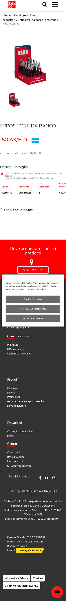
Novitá (11, 392)
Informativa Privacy (16, 578)
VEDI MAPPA (33, 269)
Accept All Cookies (33, 318)
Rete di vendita (16, 456)
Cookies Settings (33, 299)
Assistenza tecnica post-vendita (25, 401)
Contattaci (13, 452)
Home (7, 15)
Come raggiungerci (18, 327)
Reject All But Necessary (33, 309)
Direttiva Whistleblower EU (21, 585)
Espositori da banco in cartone (37, 19)
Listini (10, 435)
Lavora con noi (15, 461)
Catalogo (20, 15)
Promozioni (13, 396)
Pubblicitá (13, 344)
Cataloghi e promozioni (20, 431)
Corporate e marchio (19, 353)
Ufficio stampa (15, 349)
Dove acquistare (16, 405)
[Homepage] (12, 3)
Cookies (38, 578)
